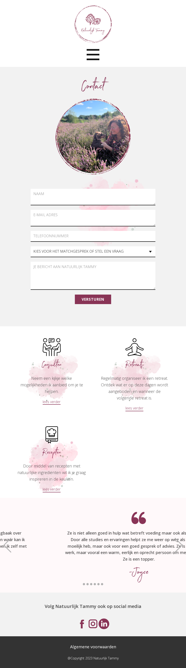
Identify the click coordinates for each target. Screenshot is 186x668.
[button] (7, 545)
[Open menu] (93, 54)
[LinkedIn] (103, 623)
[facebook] (82, 623)
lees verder (52, 401)
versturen (93, 299)
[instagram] (93, 623)
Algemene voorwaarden (93, 646)
